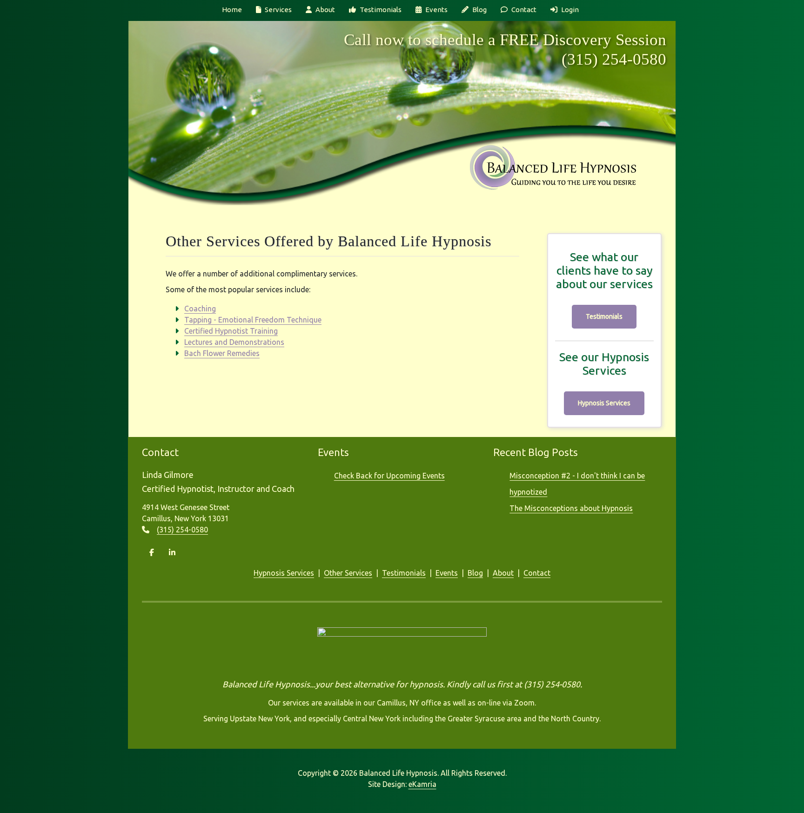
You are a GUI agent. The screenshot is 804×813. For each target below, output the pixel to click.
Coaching (200, 308)
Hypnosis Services (604, 403)
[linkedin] (172, 552)
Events (436, 9)
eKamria (422, 784)
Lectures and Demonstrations (234, 342)
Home (232, 9)
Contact (523, 9)
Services (278, 9)
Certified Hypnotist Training (231, 331)
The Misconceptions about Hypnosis (571, 508)
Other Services (348, 573)
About (325, 9)
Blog (479, 9)
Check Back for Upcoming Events (389, 475)
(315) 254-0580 (614, 59)
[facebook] (151, 552)
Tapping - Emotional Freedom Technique (253, 320)
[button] (319, 572)
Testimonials (381, 9)
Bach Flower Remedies (222, 353)
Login (570, 9)
